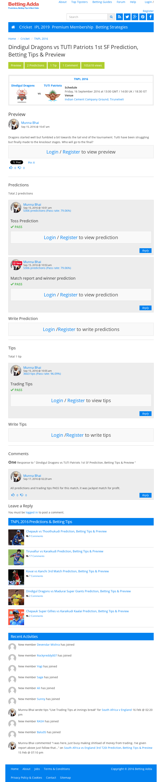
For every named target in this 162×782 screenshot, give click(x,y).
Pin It (31, 162)
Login (148, 2)
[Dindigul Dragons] (22, 95)
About (63, 2)
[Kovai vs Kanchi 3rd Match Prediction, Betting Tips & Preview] (16, 577)
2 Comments (36, 596)
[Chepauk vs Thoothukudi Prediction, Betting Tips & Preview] (16, 537)
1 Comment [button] (70, 65)
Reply (145, 250)
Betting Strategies (112, 27)
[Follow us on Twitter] (127, 16)
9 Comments (36, 536)
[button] (16, 65)
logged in (32, 512)
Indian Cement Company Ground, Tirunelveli (94, 99)
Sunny (41, 699)
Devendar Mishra (48, 644)
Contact (51, 777)
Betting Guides (102, 2)
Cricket (25, 27)
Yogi (39, 666)
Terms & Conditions (57, 769)
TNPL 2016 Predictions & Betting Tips (41, 521)
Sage (40, 677)
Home (12, 39)
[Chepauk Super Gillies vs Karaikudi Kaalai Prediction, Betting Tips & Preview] (16, 617)
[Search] (111, 16)
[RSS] (119, 16)
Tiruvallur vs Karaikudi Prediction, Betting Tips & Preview (64, 551)
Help (133, 2)
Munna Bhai (30, 123)
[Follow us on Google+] (134, 16)
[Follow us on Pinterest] (142, 16)
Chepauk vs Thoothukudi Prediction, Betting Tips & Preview (66, 531)
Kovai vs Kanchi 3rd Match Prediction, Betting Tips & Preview (67, 571)
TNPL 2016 (41, 39)
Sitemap (65, 777)
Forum (121, 2)
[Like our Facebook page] (150, 16)
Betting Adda (143, 769)
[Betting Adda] (24, 5)
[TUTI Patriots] (52, 95)
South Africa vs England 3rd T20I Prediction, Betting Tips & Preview (108, 748)
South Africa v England (117, 710)
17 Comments (36, 556)
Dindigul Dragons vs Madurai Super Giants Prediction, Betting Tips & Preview (78, 591)
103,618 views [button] (93, 65)
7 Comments (36, 576)
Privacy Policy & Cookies (26, 777)
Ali (38, 688)
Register (148, 11)
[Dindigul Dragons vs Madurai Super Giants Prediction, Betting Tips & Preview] (16, 597)
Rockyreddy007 (47, 655)
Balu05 (41, 732)
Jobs (37, 769)
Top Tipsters (79, 2)
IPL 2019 (42, 27)
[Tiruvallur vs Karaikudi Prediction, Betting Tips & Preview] (16, 557)
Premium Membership (72, 27)
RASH (40, 721)
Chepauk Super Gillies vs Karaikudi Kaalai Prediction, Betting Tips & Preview (77, 611)
